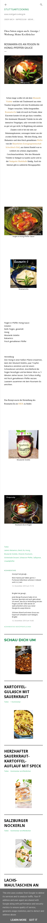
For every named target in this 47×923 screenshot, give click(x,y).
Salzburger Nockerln (16, 823)
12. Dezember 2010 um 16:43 (23, 621)
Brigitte (14, 593)
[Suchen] (41, 4)
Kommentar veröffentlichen (17, 627)
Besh (20, 550)
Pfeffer (39, 140)
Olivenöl (21, 554)
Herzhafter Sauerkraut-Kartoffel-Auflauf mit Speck (22, 758)
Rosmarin (28, 554)
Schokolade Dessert (11, 557)
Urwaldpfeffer (9, 561)
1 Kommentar (16, 702)
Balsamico (13, 550)
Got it (33, 919)
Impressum (21, 19)
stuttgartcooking (16, 9)
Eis (24, 550)
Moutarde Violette (10, 554)
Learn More (19, 919)
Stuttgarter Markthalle (18, 161)
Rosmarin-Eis (10, 112)
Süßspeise (37, 557)
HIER (20, 404)
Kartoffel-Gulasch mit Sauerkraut (16, 691)
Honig (27, 550)
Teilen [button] (6, 547)
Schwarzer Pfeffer (26, 557)
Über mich (9, 19)
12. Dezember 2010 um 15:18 (23, 586)
